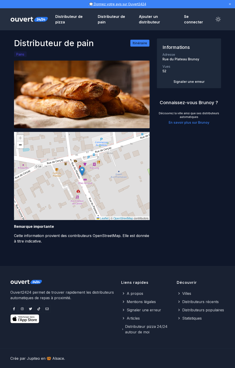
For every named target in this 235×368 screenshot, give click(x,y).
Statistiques (192, 318)
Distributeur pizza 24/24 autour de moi (146, 329)
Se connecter (193, 19)
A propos (135, 293)
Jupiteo (33, 358)
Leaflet (104, 218)
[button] (82, 171)
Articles (133, 318)
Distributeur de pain (111, 19)
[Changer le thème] (218, 19)
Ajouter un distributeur (149, 19)
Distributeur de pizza (69, 19)
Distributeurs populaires (203, 310)
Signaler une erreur (188, 82)
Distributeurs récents (200, 301)
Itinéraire (140, 43)
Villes (186, 293)
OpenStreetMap (123, 218)
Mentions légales (141, 301)
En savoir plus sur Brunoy (189, 122)
